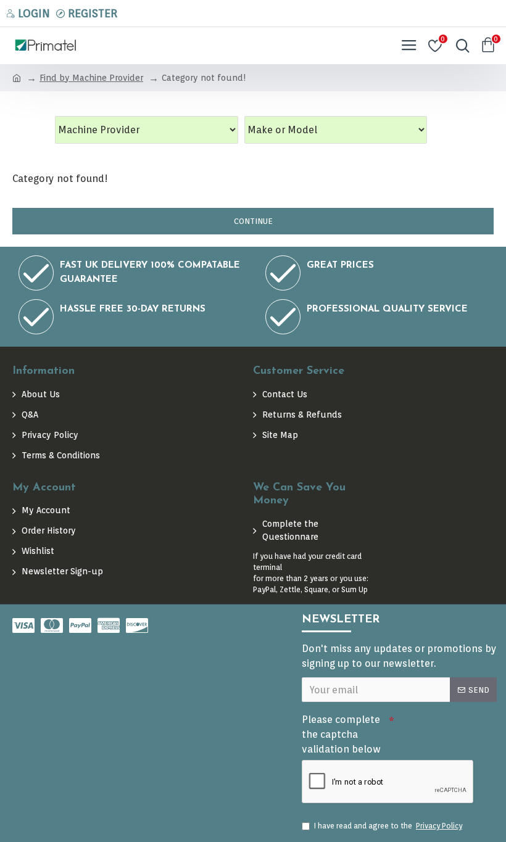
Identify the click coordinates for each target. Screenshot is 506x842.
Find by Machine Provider (91, 78)
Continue (253, 221)
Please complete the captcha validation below (341, 734)
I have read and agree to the (388, 825)
